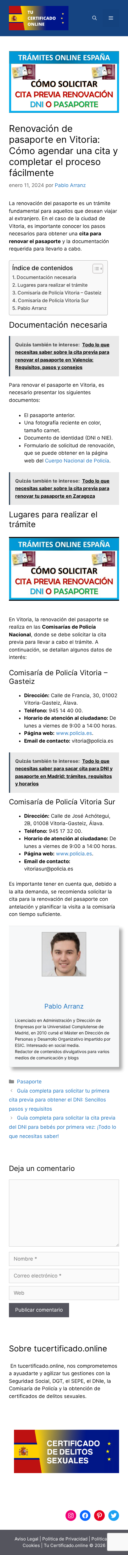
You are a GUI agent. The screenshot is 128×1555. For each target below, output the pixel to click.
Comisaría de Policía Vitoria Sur (53, 300)
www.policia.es (74, 733)
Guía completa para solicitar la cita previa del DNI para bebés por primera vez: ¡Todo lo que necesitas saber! (62, 1127)
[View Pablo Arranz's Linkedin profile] (64, 989)
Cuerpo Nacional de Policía (77, 461)
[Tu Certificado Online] (38, 18)
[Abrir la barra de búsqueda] (94, 18)
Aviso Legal (26, 1539)
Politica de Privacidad (65, 1539)
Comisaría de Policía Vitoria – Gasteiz (60, 293)
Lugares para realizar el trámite (53, 285)
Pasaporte (29, 1082)
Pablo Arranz (32, 308)
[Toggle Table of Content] (95, 269)
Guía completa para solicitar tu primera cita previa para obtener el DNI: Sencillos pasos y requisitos (59, 1100)
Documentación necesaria (46, 277)
